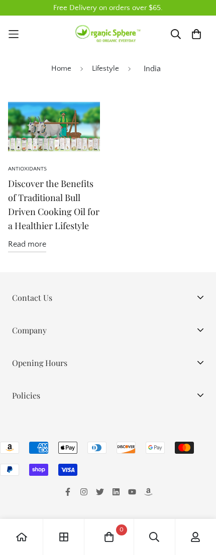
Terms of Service (41, 489)
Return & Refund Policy (52, 457)
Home (61, 68)
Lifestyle (105, 68)
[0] (109, 537)
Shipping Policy (38, 441)
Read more (27, 244)
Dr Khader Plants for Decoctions (68, 376)
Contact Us (31, 505)
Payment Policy (38, 473)
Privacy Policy (36, 425)
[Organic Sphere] (108, 34)
